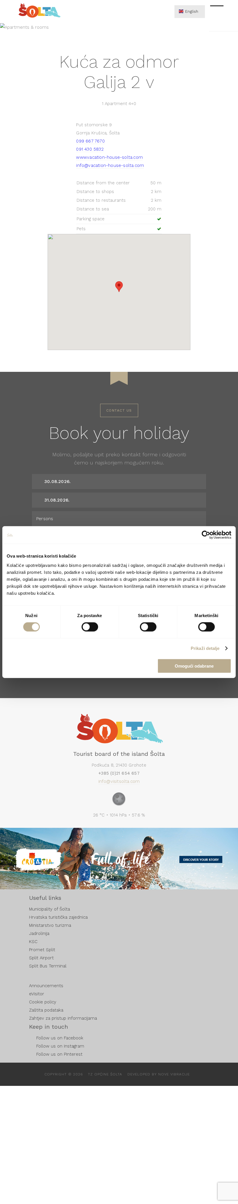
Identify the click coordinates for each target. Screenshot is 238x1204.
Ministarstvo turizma (50, 925)
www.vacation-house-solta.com (109, 157)
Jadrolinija (39, 933)
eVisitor (36, 993)
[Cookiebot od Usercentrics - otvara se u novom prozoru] (206, 535)
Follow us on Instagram (60, 1046)
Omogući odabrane (194, 665)
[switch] (90, 627)
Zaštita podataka (46, 1010)
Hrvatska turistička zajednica (58, 917)
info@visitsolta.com (119, 781)
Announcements (46, 985)
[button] (119, 286)
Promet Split (42, 949)
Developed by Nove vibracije (158, 1074)
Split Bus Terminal (47, 966)
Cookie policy (42, 1002)
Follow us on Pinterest (59, 1054)
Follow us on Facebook (59, 1038)
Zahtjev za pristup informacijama (63, 1018)
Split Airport (41, 957)
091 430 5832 (89, 149)
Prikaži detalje (205, 648)
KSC (33, 941)
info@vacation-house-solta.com (110, 165)
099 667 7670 (90, 141)
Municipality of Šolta (49, 909)
